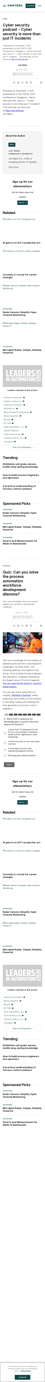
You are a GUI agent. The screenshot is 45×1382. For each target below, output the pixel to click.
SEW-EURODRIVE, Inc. (14, 427)
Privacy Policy (26, 1371)
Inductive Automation (13, 405)
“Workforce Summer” (21, 695)
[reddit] (27, 82)
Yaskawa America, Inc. (14, 438)
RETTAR (7, 423)
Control (6, 566)
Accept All (22, 1377)
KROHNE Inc (9, 408)
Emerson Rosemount (13, 397)
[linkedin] (18, 82)
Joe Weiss (22, 65)
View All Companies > (22, 447)
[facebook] (14, 82)
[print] (41, 82)
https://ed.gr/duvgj (19, 59)
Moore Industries (11, 416)
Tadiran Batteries (11, 430)
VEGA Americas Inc (12, 434)
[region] (22, 1372)
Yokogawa (8, 441)
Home (5, 19)
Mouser (7, 419)
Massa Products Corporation (16, 412)
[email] (31, 82)
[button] (4, 6)
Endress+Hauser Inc (13, 401)
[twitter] (22, 82)
